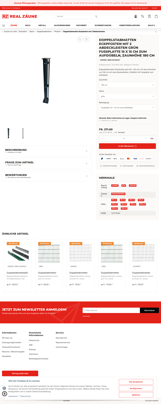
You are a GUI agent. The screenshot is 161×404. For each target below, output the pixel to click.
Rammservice (61, 338)
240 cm (124, 208)
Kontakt (154, 8)
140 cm (114, 204)
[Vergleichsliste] (142, 16)
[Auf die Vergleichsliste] (80, 39)
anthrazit (133, 185)
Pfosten (135, 65)
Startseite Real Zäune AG (140, 8)
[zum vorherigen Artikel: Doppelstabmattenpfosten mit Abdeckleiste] (156, 31)
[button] (135, 16)
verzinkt (115, 185)
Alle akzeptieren (136, 382)
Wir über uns (7, 338)
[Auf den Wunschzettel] (86, 39)
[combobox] (127, 85)
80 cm (123, 200)
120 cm (140, 200)
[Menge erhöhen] (146, 138)
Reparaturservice (63, 342)
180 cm (133, 204)
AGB (30, 345)
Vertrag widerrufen (20, 373)
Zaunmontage (61, 347)
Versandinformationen (11, 347)
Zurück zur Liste (10, 31)
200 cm (142, 204)
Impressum (13, 396)
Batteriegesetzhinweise (38, 359)
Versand (121, 132)
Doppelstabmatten (118, 193)
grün (123, 185)
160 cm (123, 204)
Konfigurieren (136, 388)
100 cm (131, 200)
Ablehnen (136, 395)
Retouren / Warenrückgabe (13, 352)
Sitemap (32, 349)
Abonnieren (149, 310)
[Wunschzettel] (149, 16)
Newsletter (6, 356)
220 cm (114, 208)
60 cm (114, 200)
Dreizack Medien (151, 401)
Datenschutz (25, 396)
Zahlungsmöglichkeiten (11, 342)
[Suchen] (96, 16)
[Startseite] (19, 16)
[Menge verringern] (102, 138)
